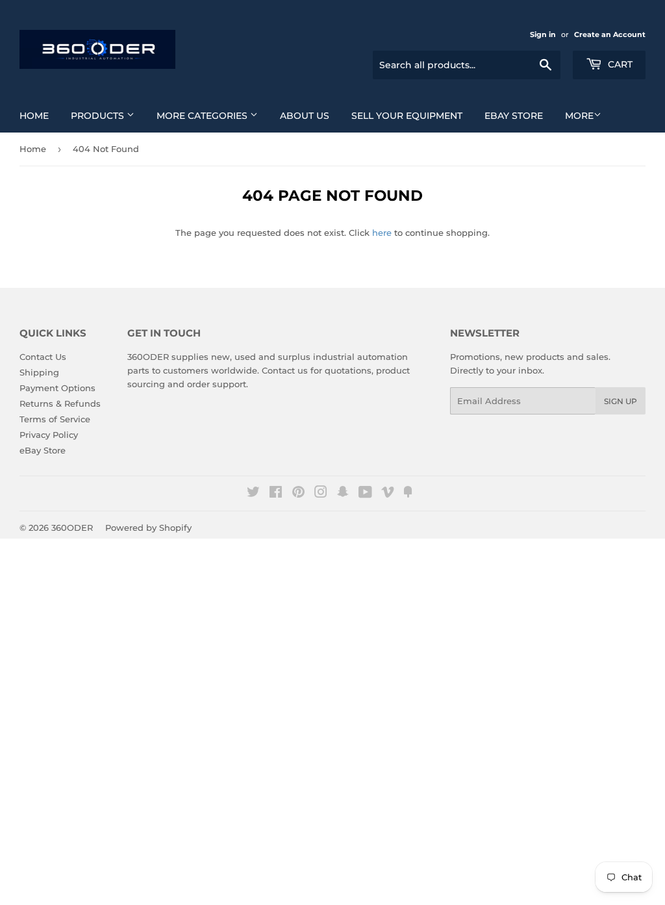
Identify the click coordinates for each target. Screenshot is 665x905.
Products (99, 115)
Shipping (39, 372)
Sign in (543, 34)
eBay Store (513, 115)
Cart (619, 64)
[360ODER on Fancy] (407, 494)
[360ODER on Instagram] (320, 494)
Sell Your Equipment (406, 115)
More (579, 115)
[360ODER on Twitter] (253, 494)
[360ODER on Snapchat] (342, 494)
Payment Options (57, 388)
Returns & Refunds (60, 403)
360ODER (72, 527)
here (382, 232)
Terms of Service (54, 419)
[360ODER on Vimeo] (387, 494)
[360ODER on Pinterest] (298, 494)
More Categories (203, 115)
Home (34, 115)
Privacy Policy (48, 434)
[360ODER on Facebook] (275, 494)
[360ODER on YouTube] (365, 494)
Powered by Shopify (148, 527)
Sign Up (620, 401)
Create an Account (610, 34)
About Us (304, 115)
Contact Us (42, 356)
